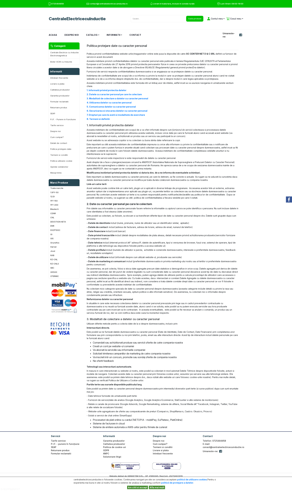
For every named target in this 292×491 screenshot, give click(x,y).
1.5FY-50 (54, 192)
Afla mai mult (157, 487)
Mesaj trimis (56, 173)
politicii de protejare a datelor (177, 482)
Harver (53, 247)
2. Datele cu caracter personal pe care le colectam (114, 94)
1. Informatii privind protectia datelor (106, 90)
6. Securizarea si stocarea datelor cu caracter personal (117, 110)
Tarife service (57, 125)
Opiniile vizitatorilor (59, 167)
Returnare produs (58, 107)
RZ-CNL (54, 259)
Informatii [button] (113, 35)
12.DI (52, 196)
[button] (215, 18)
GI (51, 234)
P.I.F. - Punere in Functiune (63, 119)
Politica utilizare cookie (61, 161)
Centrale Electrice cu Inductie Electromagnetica (64, 54)
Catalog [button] (91, 35)
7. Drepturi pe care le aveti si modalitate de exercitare (116, 115)
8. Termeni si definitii (98, 119)
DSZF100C (55, 230)
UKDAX (53, 272)
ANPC (106, 453)
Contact (135, 35)
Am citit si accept (137, 487)
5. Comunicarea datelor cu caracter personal (111, 106)
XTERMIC (54, 276)
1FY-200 (54, 205)
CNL (52, 217)
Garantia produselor (60, 95)
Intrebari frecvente (59, 78)
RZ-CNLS (54, 264)
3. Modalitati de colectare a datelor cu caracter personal (117, 98)
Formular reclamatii (59, 101)
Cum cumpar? (57, 137)
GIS (52, 238)
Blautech (54, 209)
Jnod (52, 251)
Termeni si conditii (59, 155)
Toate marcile (56, 188)
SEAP (52, 113)
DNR (52, 226)
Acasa (55, 34)
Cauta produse (194, 18)
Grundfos (54, 243)
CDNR (53, 213)
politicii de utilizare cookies (192, 479)
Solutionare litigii (112, 456)
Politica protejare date (60, 149)
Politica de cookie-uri (114, 447)
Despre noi (71, 35)
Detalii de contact (58, 143)
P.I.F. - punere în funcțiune (65, 444)
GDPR (106, 450)
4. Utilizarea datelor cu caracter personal (109, 102)
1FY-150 (54, 201)
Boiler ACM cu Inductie (61, 62)
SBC (52, 268)
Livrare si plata (57, 84)
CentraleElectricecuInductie (77, 18)
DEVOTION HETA (58, 222)
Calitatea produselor (60, 89)
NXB (52, 255)
